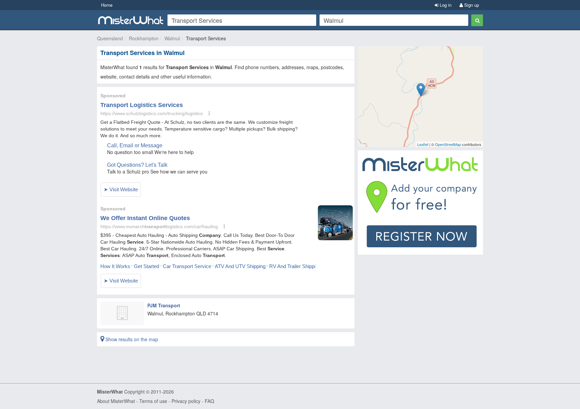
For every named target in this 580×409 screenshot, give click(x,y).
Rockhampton (143, 38)
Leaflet (422, 144)
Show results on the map (131, 339)
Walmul (172, 38)
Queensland (110, 38)
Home (106, 5)
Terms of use (153, 401)
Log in (444, 5)
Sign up (471, 5)
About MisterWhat (116, 401)
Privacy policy (186, 401)
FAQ (209, 401)
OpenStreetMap (448, 144)
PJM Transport (163, 305)
